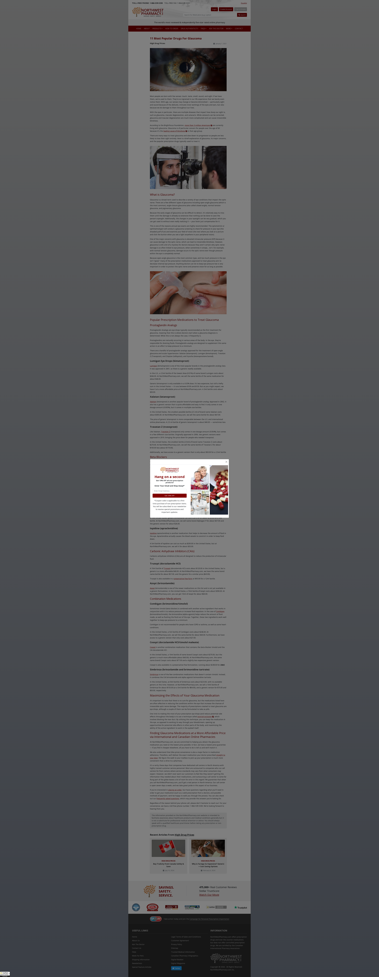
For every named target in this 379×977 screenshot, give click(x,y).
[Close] (226, 461)
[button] (5, 974)
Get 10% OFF (169, 495)
